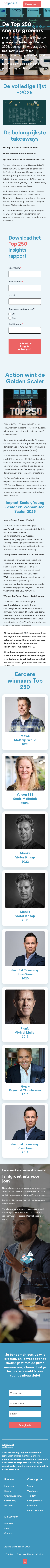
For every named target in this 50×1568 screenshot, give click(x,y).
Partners (8, 1505)
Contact (8, 1533)
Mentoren (9, 1486)
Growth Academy (13, 1496)
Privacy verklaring (25, 1554)
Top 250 (31, 1496)
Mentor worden (35, 1510)
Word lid (8, 1523)
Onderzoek (33, 1505)
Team (30, 1486)
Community (10, 1500)
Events (7, 1491)
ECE (25, 633)
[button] (46, 4)
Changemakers (34, 1500)
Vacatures (32, 1491)
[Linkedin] (25, 1561)
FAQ (6, 1528)
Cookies (40, 1554)
